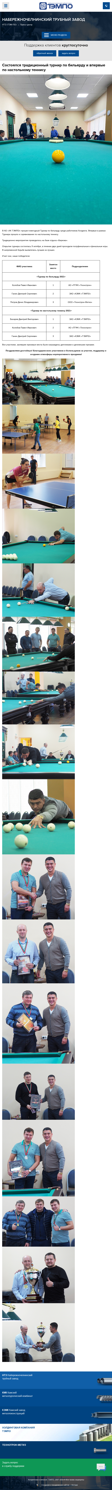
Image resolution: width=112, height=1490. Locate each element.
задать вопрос (68, 53)
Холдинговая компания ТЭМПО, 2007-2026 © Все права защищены (56, 1480)
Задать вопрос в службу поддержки (13, 1464)
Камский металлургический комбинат (17, 1394)
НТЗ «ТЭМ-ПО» (9, 25)
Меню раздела (58, 35)
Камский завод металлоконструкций (13, 1412)
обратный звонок (45, 53)
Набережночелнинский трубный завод (17, 1377)
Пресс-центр (26, 25)
